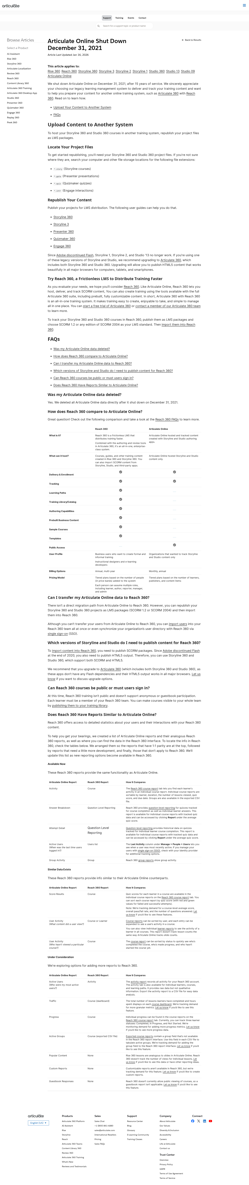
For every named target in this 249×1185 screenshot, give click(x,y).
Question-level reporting (139, 828)
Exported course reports (139, 1036)
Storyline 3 (61, 224)
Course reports (134, 920)
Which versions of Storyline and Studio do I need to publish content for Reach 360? (113, 370)
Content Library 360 (18, 83)
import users (178, 624)
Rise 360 (11, 58)
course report (138, 941)
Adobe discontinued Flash (74, 255)
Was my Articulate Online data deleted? (81, 349)
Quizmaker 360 (15, 107)
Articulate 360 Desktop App (22, 93)
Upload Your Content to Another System (82, 107)
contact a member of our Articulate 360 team (168, 306)
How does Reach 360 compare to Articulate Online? (90, 356)
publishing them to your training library (79, 705)
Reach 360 (13, 78)
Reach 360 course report (144, 788)
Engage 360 (13, 112)
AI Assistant (13, 53)
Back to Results (193, 39)
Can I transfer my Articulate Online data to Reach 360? (92, 363)
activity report (138, 981)
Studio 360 (13, 97)
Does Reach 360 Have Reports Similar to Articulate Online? (95, 385)
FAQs (57, 114)
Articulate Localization (19, 68)
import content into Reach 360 (74, 650)
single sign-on (58, 633)
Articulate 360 (168, 93)
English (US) (39, 1123)
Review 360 (13, 73)
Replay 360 (13, 117)
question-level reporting (162, 807)
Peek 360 (12, 122)
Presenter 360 (14, 102)
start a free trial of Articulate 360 (107, 306)
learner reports (165, 928)
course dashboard (161, 1004)
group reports (146, 860)
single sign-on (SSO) (149, 850)
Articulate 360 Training (19, 88)
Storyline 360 (14, 63)
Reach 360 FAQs (167, 419)
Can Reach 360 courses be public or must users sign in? (93, 378)
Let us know (161, 1007)
